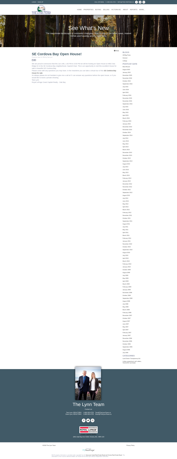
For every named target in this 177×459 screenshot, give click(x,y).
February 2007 (127, 332)
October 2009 (127, 269)
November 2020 (127, 75)
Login (34, 2)
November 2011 (127, 215)
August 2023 (126, 69)
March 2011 (126, 235)
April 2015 (126, 115)
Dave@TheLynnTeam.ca (103, 414)
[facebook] (136, 2)
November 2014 (127, 129)
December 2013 (127, 152)
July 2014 (125, 138)
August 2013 (126, 164)
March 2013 (126, 175)
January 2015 (127, 124)
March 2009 (126, 284)
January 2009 (127, 289)
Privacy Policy (130, 445)
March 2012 (126, 209)
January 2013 (127, 181)
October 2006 (127, 344)
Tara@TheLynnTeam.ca (103, 412)
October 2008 (127, 295)
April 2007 (126, 329)
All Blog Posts (127, 55)
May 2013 (125, 172)
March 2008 (126, 309)
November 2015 (127, 101)
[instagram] (143, 2)
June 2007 (126, 324)
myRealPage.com (88, 450)
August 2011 (126, 224)
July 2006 (125, 352)
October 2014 (127, 132)
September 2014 (127, 135)
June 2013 (126, 169)
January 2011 (127, 241)
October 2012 (127, 189)
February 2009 (127, 287)
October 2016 (127, 81)
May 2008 (125, 307)
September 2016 (127, 84)
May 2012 (125, 204)
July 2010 (125, 255)
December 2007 (127, 315)
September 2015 (127, 104)
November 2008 (127, 292)
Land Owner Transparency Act (131, 358)
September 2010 (127, 249)
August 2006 (126, 349)
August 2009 (126, 272)
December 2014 (127, 126)
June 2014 (126, 141)
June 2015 (126, 109)
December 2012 (127, 184)
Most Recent (126, 66)
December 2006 (127, 338)
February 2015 (127, 121)
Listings (125, 61)
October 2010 (127, 247)
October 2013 (127, 158)
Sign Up (40, 2)
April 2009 (126, 281)
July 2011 (125, 227)
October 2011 (127, 218)
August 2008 (126, 301)
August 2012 (126, 195)
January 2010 (127, 267)
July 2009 (125, 275)
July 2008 (125, 304)
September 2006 (127, 347)
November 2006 (127, 341)
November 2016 (127, 78)
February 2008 (127, 312)
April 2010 (126, 258)
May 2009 (125, 278)
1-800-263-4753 (111, 2)
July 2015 (125, 106)
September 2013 (127, 161)
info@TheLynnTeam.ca (126, 2)
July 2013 (125, 166)
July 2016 (125, 86)
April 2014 (126, 146)
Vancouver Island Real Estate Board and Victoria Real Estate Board (104, 455)
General (125, 58)
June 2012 (126, 201)
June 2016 (126, 89)
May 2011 (125, 229)
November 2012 (127, 186)
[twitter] (140, 2)
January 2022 (127, 72)
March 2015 (126, 118)
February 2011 (127, 238)
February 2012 (127, 212)
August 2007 (126, 321)
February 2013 (127, 178)
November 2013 (127, 155)
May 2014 (125, 144)
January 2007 (127, 335)
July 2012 (125, 198)
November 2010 (127, 244)
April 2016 (126, 92)
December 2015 (127, 98)
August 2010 (126, 252)
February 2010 (127, 264)
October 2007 (127, 318)
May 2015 (125, 112)
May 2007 (125, 327)
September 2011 (127, 221)
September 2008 (127, 298)
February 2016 (127, 95)
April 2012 (126, 207)
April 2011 (125, 232)
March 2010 (126, 261)
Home (79, 10)
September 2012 (127, 192)
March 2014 (126, 149)
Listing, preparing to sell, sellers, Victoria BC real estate (132, 362)
